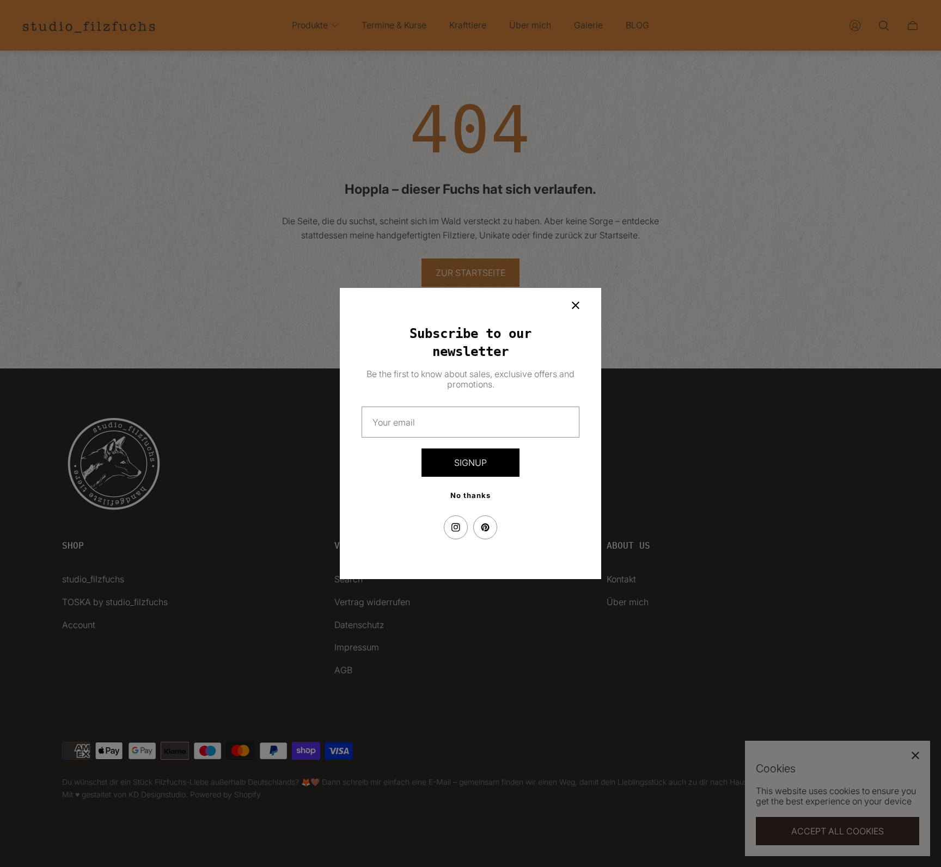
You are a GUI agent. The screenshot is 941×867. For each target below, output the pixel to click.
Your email (393, 422)
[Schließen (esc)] (576, 305)
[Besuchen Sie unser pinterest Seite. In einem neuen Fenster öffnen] (485, 527)
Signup (470, 462)
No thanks (470, 495)
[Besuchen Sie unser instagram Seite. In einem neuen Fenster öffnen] (456, 527)
